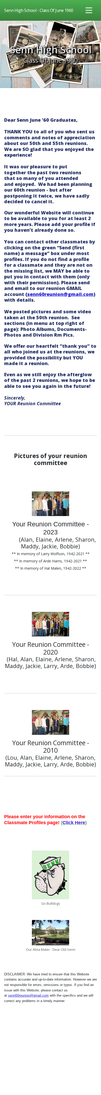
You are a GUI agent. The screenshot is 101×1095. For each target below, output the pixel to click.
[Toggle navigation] (89, 10)
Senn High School (50, 49)
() (74, 822)
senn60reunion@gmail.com (60, 294)
